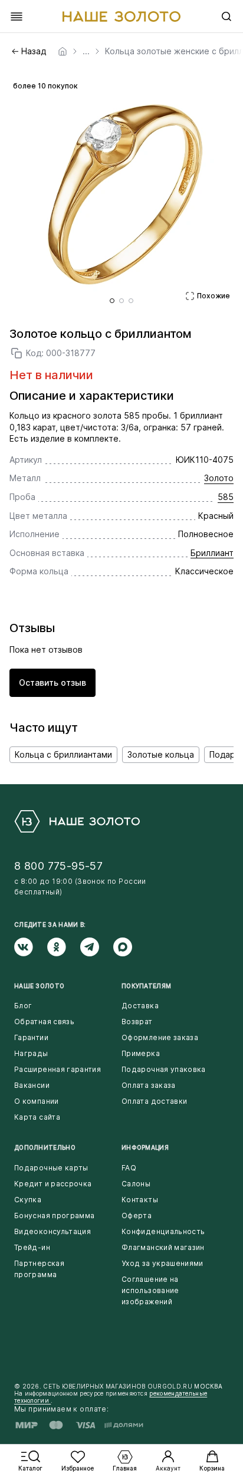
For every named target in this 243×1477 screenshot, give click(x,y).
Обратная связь (44, 1021)
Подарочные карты (51, 1167)
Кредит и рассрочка (52, 1183)
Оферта (136, 1215)
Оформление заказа (159, 1037)
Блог (23, 1005)
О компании (36, 1101)
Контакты (139, 1199)
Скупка (27, 1199)
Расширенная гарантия (57, 1069)
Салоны (135, 1183)
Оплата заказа (148, 1085)
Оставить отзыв (52, 682)
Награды (31, 1053)
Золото (219, 478)
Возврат (137, 1021)
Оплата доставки (154, 1101)
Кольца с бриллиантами (63, 754)
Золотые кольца (160, 754)
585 (226, 497)
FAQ (128, 1167)
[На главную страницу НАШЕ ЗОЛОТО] (77, 821)
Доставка (140, 1005)
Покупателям (146, 985)
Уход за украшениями (162, 1263)
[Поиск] (226, 16)
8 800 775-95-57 (58, 866)
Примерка (140, 1053)
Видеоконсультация (52, 1231)
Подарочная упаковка (163, 1069)
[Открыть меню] (16, 16)
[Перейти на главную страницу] (121, 16)
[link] (62, 51)
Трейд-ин (32, 1247)
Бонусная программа (54, 1215)
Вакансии (32, 1085)
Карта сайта (37, 1117)
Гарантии (31, 1037)
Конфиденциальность (163, 1231)
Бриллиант (212, 553)
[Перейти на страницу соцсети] (30, 946)
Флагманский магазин (163, 1247)
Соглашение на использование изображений (150, 1290)
